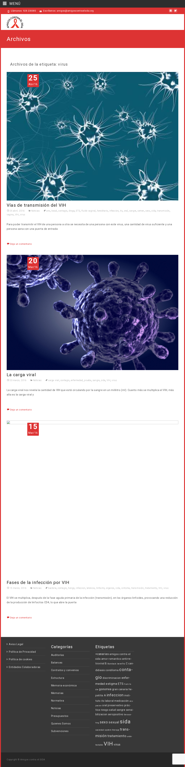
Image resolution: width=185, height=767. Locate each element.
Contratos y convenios (65, 670)
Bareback (112, 664)
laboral (109, 700)
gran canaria (120, 689)
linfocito (100, 588)
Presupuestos (59, 716)
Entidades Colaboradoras (24, 667)
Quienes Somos (61, 723)
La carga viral (21, 374)
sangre (132, 211)
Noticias (35, 211)
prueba (87, 380)
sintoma (125, 588)
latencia (91, 588)
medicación (121, 700)
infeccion (114, 211)
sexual (114, 722)
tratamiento (151, 588)
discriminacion (112, 677)
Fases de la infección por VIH (38, 582)
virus (22, 214)
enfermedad (77, 380)
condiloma (112, 670)
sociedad (99, 730)
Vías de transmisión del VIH (36, 205)
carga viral (53, 380)
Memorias (57, 693)
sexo (147, 211)
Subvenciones (60, 731)
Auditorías (57, 655)
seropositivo (115, 714)
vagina (10, 214)
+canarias (102, 654)
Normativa (57, 700)
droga (72, 211)
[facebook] (171, 12)
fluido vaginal (88, 211)
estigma (111, 683)
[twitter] (175, 12)
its (121, 211)
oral (126, 211)
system (108, 730)
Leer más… (14, 235)
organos (110, 588)
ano (48, 211)
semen (140, 211)
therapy (115, 730)
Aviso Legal (16, 644)
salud (112, 709)
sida (153, 211)
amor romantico (111, 658)
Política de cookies (20, 659)
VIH (17, 214)
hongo (71, 588)
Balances (57, 662)
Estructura (57, 677)
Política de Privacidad (22, 651)
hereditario (102, 211)
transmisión (163, 211)
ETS (78, 211)
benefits (121, 664)
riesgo (105, 709)
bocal (54, 211)
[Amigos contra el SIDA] (12, 21)
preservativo (115, 705)
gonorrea (105, 689)
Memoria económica (64, 685)
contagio (62, 211)
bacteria (52, 588)
